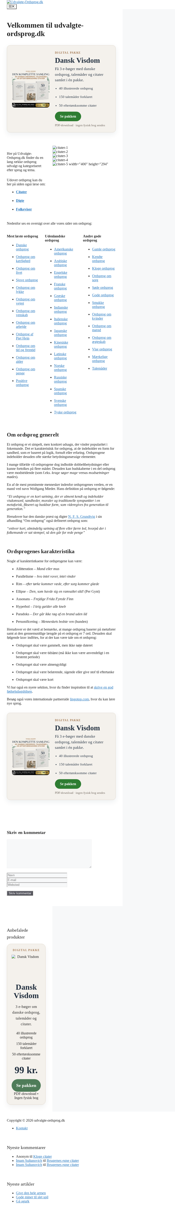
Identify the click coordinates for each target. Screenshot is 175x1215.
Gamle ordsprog (103, 249)
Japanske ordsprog (60, 333)
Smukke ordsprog (98, 305)
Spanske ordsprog (60, 391)
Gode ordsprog (103, 295)
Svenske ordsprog (60, 403)
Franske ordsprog (60, 286)
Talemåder (99, 368)
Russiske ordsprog (60, 379)
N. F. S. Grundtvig (81, 516)
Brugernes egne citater (63, 1160)
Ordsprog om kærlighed (25, 259)
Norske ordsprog (60, 368)
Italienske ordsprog (61, 321)
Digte (20, 200)
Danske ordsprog (22, 247)
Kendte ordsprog (98, 259)
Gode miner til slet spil (32, 1197)
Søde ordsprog (102, 287)
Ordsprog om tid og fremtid (25, 348)
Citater (21, 192)
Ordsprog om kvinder (101, 316)
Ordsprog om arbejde (25, 325)
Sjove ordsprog (27, 280)
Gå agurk (22, 1201)
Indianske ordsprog (61, 309)
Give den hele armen (31, 1193)
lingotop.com (79, 699)
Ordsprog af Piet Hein (24, 336)
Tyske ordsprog (65, 412)
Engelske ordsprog (60, 275)
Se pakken (68, 116)
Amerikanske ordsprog (63, 251)
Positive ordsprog (22, 383)
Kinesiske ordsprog (61, 344)
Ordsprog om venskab (25, 313)
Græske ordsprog (60, 298)
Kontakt (22, 1128)
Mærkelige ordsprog (100, 359)
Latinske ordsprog (60, 356)
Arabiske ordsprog (60, 263)
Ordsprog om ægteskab (101, 340)
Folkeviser (24, 209)
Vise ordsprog (102, 349)
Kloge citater (42, 1156)
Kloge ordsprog (103, 268)
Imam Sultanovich (29, 1160)
